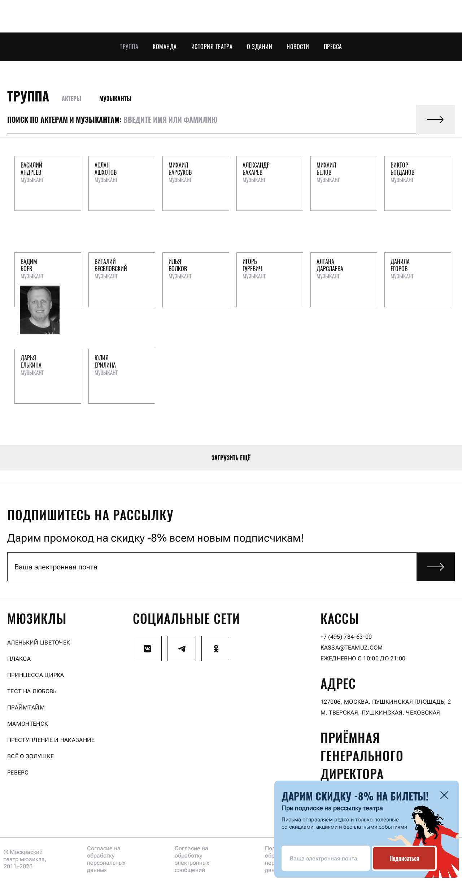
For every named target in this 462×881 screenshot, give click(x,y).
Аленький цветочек (38, 642)
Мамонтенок (27, 723)
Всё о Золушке (30, 756)
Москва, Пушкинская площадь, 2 (397, 701)
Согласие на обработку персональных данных (106, 859)
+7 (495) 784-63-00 (346, 636)
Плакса (19, 658)
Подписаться (404, 858)
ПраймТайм (26, 707)
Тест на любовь (31, 691)
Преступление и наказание (51, 740)
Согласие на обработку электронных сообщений (192, 859)
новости (298, 46)
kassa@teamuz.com (352, 647)
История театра (212, 46)
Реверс (18, 772)
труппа (28, 95)
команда (164, 46)
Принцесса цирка (35, 675)
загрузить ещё (231, 457)
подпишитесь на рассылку (90, 514)
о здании (259, 46)
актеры (71, 98)
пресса (333, 46)
